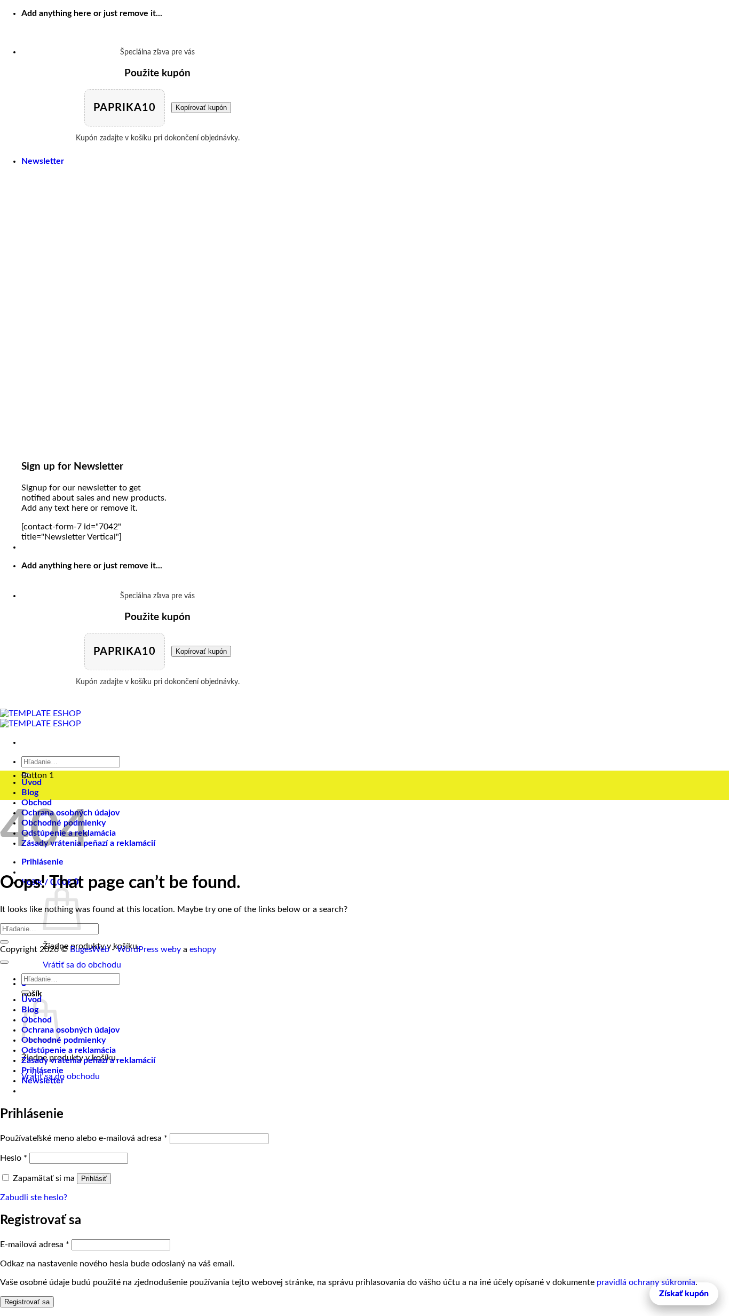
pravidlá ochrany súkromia (646, 1282)
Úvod (31, 782)
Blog (29, 792)
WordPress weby (149, 949)
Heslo (13, 1158)
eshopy (202, 949)
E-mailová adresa (34, 1244)
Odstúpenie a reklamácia (68, 1050)
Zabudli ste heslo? (33, 1197)
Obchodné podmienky (63, 1040)
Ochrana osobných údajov (70, 1030)
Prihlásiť (94, 1179)
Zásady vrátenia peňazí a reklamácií (88, 1060)
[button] (42, 161)
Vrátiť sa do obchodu (82, 965)
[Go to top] (4, 962)
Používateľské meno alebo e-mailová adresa (84, 1138)
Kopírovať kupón (201, 108)
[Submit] (4, 942)
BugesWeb (89, 949)
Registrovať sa (27, 1302)
